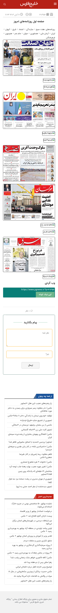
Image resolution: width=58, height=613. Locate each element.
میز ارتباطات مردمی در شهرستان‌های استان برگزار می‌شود (32, 522)
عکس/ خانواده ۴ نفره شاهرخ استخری (36, 462)
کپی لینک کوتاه (45, 294)
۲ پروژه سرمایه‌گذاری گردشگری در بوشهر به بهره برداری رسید (32, 547)
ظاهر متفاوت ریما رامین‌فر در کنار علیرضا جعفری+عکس (35, 456)
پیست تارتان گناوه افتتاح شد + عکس (36, 516)
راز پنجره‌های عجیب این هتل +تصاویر (36, 403)
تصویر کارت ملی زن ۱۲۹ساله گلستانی (36, 429)
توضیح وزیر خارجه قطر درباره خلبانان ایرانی (34, 566)
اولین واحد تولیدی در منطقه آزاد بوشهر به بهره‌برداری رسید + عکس (30, 530)
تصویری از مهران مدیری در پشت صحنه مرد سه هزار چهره (30, 480)
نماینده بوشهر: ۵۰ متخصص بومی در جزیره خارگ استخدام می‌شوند (31, 505)
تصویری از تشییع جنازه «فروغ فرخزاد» (36, 420)
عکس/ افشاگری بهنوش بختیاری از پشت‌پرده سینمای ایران (30, 436)
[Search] (4, 4)
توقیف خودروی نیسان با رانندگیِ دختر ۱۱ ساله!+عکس (30, 415)
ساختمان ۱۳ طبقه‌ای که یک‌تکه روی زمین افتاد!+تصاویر (35, 473)
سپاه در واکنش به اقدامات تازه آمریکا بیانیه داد (33, 576)
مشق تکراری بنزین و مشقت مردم (38, 540)
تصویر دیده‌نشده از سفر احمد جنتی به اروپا (34, 486)
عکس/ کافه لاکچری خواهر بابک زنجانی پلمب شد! (31, 557)
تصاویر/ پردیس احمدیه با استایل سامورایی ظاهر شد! (30, 442)
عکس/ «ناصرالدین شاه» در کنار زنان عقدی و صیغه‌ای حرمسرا (30, 448)
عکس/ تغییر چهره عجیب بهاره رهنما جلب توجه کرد (30, 466)
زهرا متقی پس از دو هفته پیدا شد (38, 562)
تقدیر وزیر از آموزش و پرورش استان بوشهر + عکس (31, 536)
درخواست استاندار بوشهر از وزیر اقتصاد (36, 511)
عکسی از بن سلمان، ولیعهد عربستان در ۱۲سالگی (32, 425)
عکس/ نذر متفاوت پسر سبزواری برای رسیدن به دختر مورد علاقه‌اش (30, 409)
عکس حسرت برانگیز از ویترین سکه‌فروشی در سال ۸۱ (30, 571)
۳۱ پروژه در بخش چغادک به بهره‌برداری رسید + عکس (29, 552)
